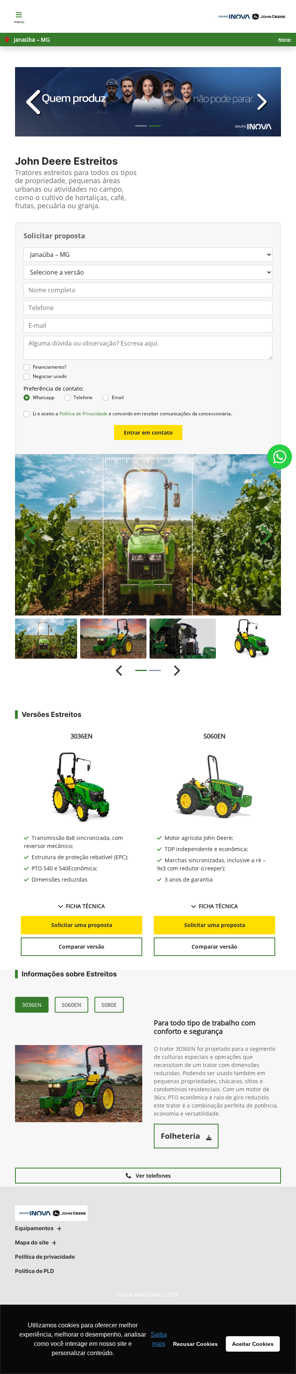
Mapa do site (32, 1242)
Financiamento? (49, 367)
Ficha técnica (85, 906)
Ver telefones (152, 1175)
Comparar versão (81, 946)
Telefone (83, 397)
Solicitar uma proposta (81, 925)
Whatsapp (43, 397)
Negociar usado (50, 376)
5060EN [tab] (71, 1004)
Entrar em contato (148, 432)
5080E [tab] (109, 1004)
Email (118, 397)
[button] (35, 102)
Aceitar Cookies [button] (253, 1344)
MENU (19, 21)
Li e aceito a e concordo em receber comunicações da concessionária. (132, 413)
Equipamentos (34, 1228)
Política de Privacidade (83, 413)
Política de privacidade (45, 1256)
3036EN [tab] (32, 1004)
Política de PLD (34, 1271)
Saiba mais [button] (159, 1339)
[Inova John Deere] (250, 16)
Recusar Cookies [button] (195, 1344)
